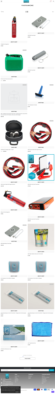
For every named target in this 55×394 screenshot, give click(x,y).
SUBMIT (51, 370)
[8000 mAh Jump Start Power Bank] (41, 202)
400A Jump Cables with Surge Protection (35, 149)
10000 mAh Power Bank (31, 35)
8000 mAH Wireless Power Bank (6, 243)
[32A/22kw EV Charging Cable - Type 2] (14, 133)
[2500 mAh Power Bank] (41, 57)
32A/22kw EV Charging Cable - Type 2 (7, 149)
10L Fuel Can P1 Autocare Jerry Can (6, 78)
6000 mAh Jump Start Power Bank (33, 184)
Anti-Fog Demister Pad (32, 343)
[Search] (53, 1)
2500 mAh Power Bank (31, 70)
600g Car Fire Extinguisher (5, 212)
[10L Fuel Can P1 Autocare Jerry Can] (14, 62)
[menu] (1, 1)
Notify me (14, 76)
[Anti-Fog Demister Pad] (41, 329)
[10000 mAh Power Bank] (41, 23)
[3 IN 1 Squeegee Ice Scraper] (41, 92)
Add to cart (14, 42)
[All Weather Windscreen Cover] (14, 332)
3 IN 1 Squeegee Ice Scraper (32, 104)
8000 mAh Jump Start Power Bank (33, 219)
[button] (27, 5)
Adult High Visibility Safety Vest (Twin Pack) (35, 253)
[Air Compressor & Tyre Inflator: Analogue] (14, 266)
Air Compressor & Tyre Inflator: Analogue (8, 278)
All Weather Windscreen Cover (6, 348)
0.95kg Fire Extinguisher (5, 44)
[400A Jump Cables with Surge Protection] (41, 133)
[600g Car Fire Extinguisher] (14, 198)
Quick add (14, 147)
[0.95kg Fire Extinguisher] (14, 27)
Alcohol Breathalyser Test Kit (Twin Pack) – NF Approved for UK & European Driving (13, 314)
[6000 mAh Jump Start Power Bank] (41, 167)
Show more (27, 358)
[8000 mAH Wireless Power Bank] (14, 232)
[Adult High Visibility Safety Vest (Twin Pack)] (41, 237)
